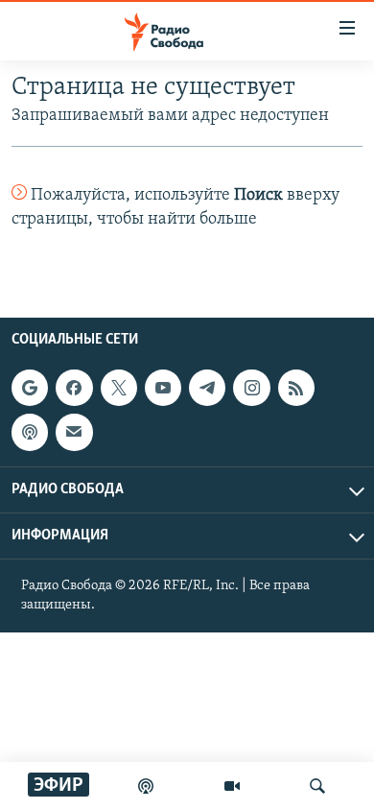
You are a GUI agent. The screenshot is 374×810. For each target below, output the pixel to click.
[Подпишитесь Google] (30, 387)
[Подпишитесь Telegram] (207, 387)
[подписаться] (74, 432)
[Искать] (317, 786)
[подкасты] (146, 786)
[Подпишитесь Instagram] (251, 387)
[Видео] (232, 786)
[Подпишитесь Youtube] (163, 387)
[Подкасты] (30, 432)
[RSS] (296, 387)
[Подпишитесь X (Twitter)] (119, 387)
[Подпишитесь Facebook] (74, 387)
